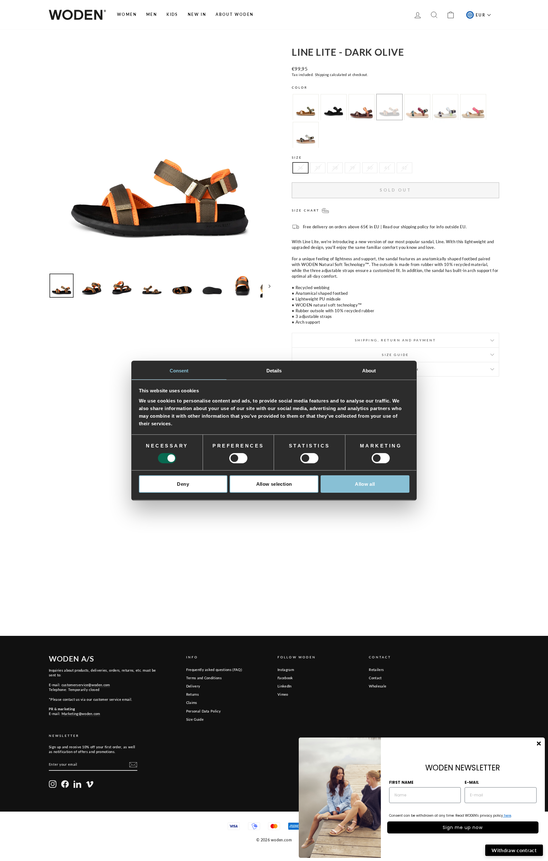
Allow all (365, 484)
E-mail (472, 782)
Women (127, 14)
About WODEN (234, 14)
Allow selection (274, 484)
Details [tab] (274, 370)
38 (335, 167)
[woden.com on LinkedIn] (77, 784)
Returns (192, 694)
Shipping (322, 75)
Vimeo (282, 694)
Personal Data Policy (203, 711)
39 (352, 167)
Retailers (376, 670)
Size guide (395, 355)
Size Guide (195, 719)
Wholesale (377, 686)
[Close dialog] (538, 743)
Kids (172, 14)
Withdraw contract (514, 850)
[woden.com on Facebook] (65, 784)
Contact (375, 678)
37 (318, 167)
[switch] (238, 458)
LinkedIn (284, 686)
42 (404, 167)
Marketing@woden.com (81, 714)
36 (300, 167)
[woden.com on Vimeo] (90, 784)
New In (197, 14)
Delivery (193, 686)
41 (387, 167)
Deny (183, 484)
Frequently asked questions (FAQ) (214, 670)
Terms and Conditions (204, 678)
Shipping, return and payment (395, 340)
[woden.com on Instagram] (52, 784)
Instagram (285, 670)
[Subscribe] (133, 765)
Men (151, 14)
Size (297, 157)
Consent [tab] (179, 370)
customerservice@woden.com (86, 685)
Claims (191, 702)
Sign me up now (463, 827)
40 (370, 167)
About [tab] (369, 370)
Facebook (285, 678)
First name (401, 782)
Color (300, 87)
